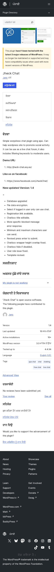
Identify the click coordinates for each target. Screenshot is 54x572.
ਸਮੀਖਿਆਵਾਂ (11, 103)
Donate (33, 492)
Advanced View (11, 375)
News (6, 464)
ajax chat (32, 362)
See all (48, 396)
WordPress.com (12, 506)
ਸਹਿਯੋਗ (9, 124)
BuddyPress (10, 521)
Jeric (5, 77)
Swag (32, 497)
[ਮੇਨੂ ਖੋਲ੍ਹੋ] (49, 4)
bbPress (8, 516)
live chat (46, 367)
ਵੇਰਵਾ (8, 96)
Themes (32, 464)
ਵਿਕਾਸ (8, 117)
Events (31, 488)
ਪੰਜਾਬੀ (12, 534)
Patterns (32, 474)
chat (39, 362)
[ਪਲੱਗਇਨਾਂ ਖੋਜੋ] (32, 22)
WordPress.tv (11, 497)
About (6, 459)
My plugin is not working (15, 283)
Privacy (6, 474)
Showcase (33, 459)
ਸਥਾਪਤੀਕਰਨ (11, 110)
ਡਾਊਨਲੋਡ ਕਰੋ (10, 85)
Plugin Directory (10, 12)
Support (7, 488)
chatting (47, 362)
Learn (5, 483)
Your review (9, 396)
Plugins (31, 469)
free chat (37, 367)
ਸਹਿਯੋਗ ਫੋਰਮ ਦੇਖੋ (10, 417)
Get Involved (35, 483)
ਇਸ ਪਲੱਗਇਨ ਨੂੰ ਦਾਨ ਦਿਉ (14, 442)
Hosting (7, 469)
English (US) (45, 355)
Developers (8, 492)
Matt (7, 511)
